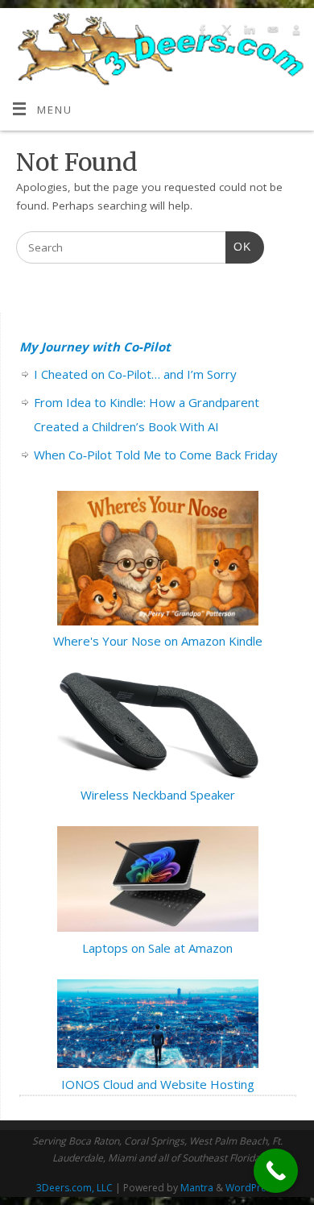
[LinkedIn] (247, 32)
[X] (224, 32)
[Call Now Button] (276, 1171)
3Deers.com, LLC (74, 1188)
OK (238, 246)
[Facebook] (201, 32)
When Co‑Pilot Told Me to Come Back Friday (156, 455)
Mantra (196, 1188)
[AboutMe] (294, 32)
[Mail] (271, 32)
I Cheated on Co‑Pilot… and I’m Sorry (135, 374)
